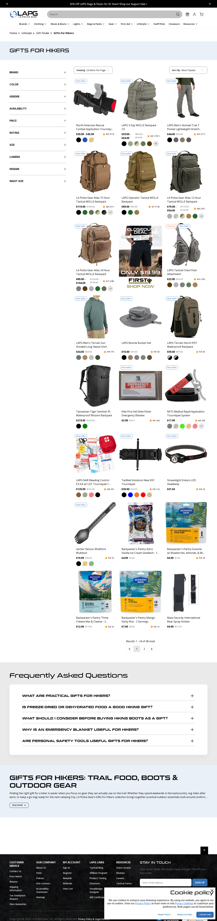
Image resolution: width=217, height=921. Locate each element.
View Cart (68, 888)
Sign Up (200, 882)
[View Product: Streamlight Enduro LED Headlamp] (186, 454)
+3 (110, 288)
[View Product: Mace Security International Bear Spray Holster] (186, 591)
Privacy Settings (184, 903)
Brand (14, 72)
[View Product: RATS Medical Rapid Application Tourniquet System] (186, 385)
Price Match (16, 876)
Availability (18, 108)
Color (14, 84)
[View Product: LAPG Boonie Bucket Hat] (140, 316)
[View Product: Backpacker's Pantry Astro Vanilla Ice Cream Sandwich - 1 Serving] (140, 523)
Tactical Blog (96, 867)
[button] (78, 139)
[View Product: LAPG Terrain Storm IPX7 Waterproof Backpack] (186, 316)
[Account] (194, 14)
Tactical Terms (124, 883)
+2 (110, 212)
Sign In (66, 867)
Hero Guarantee (18, 904)
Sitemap (40, 897)
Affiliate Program (98, 872)
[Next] (152, 649)
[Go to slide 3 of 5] (7, 3)
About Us (41, 867)
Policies (40, 878)
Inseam (14, 169)
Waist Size (16, 181)
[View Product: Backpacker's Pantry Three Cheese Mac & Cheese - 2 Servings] (95, 591)
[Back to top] (204, 850)
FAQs (39, 872)
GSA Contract (43, 883)
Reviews (120, 872)
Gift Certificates (98, 897)
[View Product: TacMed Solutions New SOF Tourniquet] (140, 454)
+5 (156, 143)
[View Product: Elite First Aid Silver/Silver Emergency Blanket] (140, 385)
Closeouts (95, 883)
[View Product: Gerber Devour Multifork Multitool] (95, 523)
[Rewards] (187, 14)
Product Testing (98, 878)
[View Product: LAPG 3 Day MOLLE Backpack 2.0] (140, 99)
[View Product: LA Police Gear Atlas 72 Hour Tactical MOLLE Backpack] (95, 171)
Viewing (81, 70)
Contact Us (15, 871)
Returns (14, 881)
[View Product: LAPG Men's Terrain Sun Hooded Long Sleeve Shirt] (95, 316)
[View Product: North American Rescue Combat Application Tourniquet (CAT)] (95, 99)
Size (12, 145)
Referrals (67, 883)
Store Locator (123, 867)
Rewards (67, 878)
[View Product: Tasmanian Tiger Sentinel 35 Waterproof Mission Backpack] (95, 385)
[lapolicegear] (24, 14)
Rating (14, 132)
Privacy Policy (143, 903)
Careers (120, 878)
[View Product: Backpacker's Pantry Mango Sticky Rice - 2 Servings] (140, 591)
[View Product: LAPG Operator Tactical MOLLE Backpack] (140, 171)
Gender (14, 96)
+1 (201, 426)
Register (67, 872)
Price (13, 120)
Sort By (176, 71)
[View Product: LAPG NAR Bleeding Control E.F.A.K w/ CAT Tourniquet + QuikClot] (95, 454)
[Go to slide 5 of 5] (209, 3)
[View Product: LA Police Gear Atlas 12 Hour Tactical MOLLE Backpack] (186, 171)
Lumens (15, 157)
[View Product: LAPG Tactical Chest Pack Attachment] (186, 244)
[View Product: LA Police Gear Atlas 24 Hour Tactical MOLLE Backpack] (95, 244)
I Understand (205, 915)
